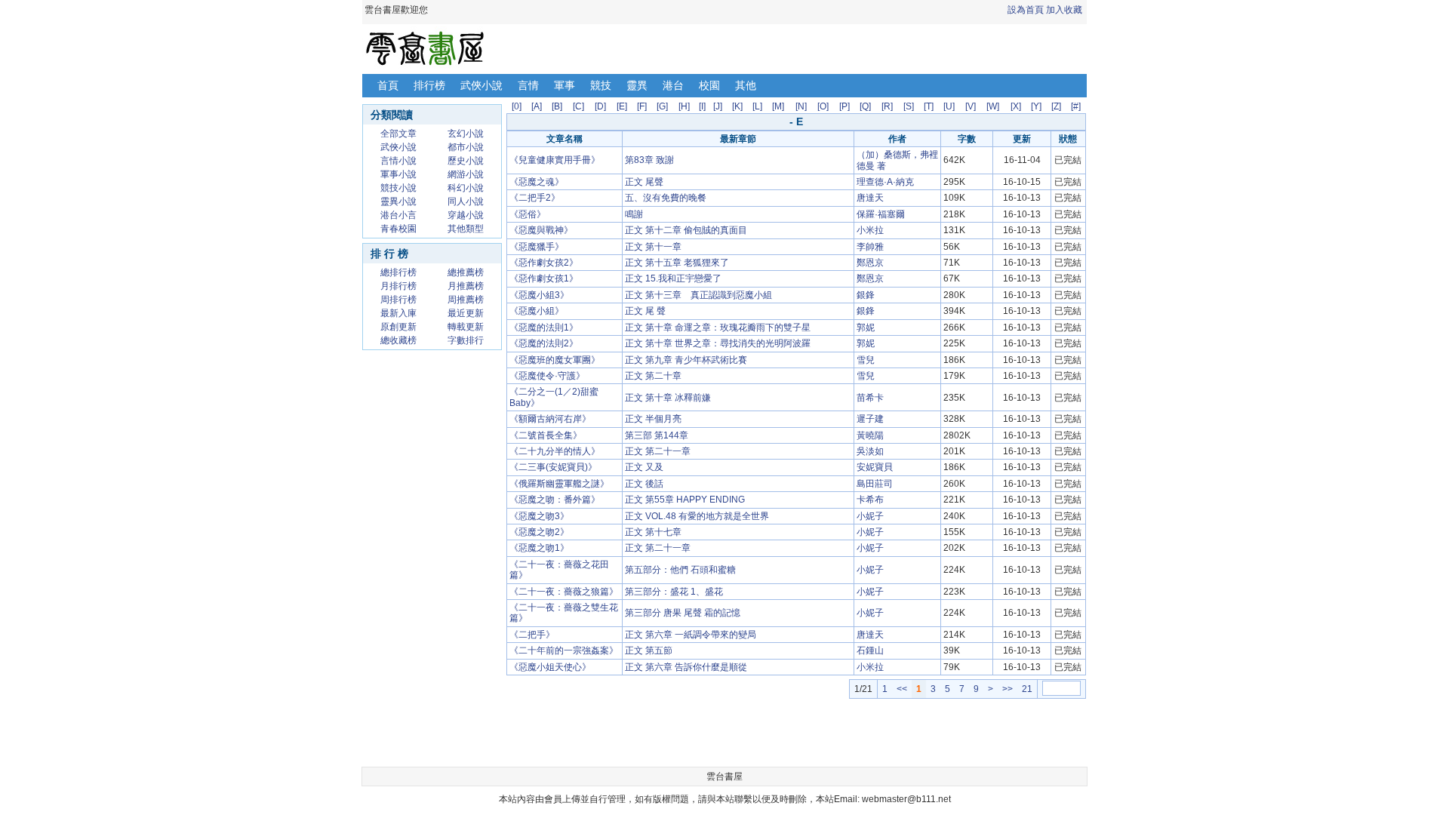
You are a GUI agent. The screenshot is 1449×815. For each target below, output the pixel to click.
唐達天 (870, 197)
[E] (622, 106)
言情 (528, 85)
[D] (600, 106)
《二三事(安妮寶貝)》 (553, 467)
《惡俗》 (527, 214)
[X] (1016, 106)
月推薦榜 (466, 286)
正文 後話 (644, 483)
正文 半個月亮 (653, 419)
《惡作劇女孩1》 (543, 278)
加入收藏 (1064, 10)
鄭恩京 (870, 262)
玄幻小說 (466, 133)
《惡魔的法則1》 (543, 327)
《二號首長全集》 (545, 435)
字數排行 (466, 340)
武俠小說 (481, 85)
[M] (778, 106)
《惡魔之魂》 (536, 182)
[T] (929, 106)
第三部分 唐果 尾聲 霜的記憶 (682, 612)
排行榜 (429, 85)
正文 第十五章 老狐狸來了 (677, 262)
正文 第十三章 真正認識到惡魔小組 (698, 295)
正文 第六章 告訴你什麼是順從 (686, 667)
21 (1027, 689)
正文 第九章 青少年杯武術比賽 (686, 360)
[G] (662, 106)
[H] (684, 106)
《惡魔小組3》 (539, 295)
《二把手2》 (534, 197)
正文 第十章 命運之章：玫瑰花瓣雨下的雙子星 (718, 327)
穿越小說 (466, 215)
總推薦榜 (466, 272)
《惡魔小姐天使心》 (550, 667)
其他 (745, 85)
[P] (844, 106)
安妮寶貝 (875, 467)
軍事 (564, 85)
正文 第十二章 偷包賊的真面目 (686, 230)
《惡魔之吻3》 (539, 516)
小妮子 (870, 516)
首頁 (387, 85)
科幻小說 (466, 188)
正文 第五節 (648, 650)
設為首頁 (1026, 10)
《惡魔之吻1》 (539, 548)
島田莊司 (875, 483)
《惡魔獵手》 (536, 246)
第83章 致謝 (649, 160)
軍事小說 (398, 174)
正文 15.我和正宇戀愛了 (673, 278)
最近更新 (466, 313)
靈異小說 (398, 201)
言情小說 (398, 160)
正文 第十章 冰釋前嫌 (668, 397)
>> (1007, 689)
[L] (757, 106)
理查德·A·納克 (885, 182)
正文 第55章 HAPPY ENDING (685, 499)
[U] (949, 106)
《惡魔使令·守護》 (547, 376)
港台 (673, 85)
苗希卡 (870, 397)
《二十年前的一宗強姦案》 (563, 650)
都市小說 (466, 147)
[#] (1076, 106)
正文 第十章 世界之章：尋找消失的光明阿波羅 (718, 343)
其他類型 (466, 228)
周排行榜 (398, 299)
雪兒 (866, 360)
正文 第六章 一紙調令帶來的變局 (690, 634)
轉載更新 (466, 326)
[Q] (865, 106)
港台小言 (398, 215)
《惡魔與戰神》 (541, 230)
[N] (801, 106)
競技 (600, 85)
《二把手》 (532, 634)
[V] (970, 106)
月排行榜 (398, 286)
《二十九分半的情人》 (554, 451)
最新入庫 (398, 313)
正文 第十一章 (653, 246)
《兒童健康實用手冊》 (554, 160)
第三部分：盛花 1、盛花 (674, 591)
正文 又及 (644, 467)
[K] (737, 106)
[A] (536, 106)
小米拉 (870, 230)
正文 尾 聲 (645, 311)
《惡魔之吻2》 (539, 532)
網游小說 (466, 174)
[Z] (1056, 106)
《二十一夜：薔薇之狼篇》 (563, 591)
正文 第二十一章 (658, 451)
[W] (992, 106)
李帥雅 (870, 246)
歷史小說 (466, 160)
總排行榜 (398, 272)
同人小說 (466, 201)
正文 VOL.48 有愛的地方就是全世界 (697, 516)
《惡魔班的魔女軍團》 (554, 360)
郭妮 (866, 327)
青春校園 (398, 228)
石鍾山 (870, 650)
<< (902, 689)
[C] (578, 106)
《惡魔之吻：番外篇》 (554, 499)
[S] (908, 106)
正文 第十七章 (653, 532)
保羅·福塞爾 (881, 214)
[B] (557, 106)
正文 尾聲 (644, 182)
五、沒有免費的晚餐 (665, 197)
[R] (887, 106)
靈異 (637, 85)
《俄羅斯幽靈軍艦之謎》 (559, 483)
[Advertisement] (432, 584)
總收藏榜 (398, 340)
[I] (702, 106)
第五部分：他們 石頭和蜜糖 (680, 569)
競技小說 (398, 188)
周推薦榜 (466, 299)
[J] (717, 106)
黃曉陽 (870, 435)
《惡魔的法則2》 (543, 343)
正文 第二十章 (653, 376)
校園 (709, 85)
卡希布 (870, 499)
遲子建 (870, 419)
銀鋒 (866, 295)
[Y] (1036, 106)
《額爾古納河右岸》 (550, 419)
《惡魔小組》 (536, 311)
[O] (823, 106)
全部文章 (398, 133)
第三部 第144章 (656, 435)
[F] (642, 106)
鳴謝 (634, 214)
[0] (516, 106)
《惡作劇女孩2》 (543, 262)
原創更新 (398, 326)
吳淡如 (870, 451)
